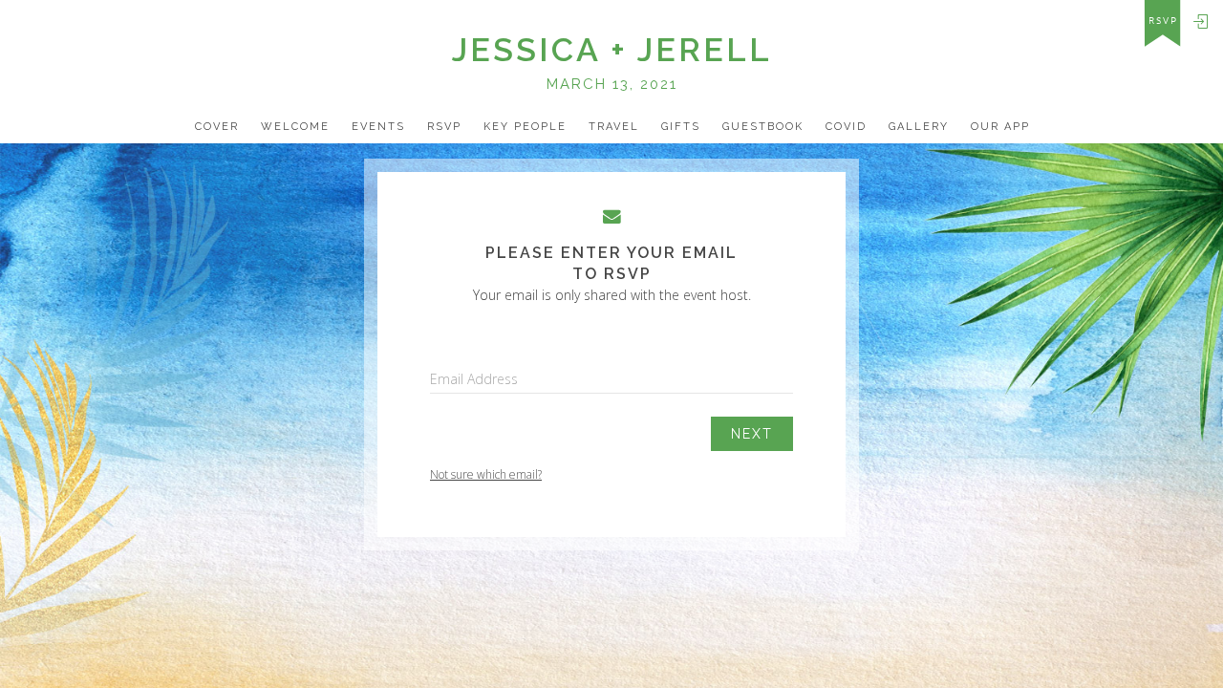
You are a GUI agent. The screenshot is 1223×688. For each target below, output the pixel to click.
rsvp (1163, 21)
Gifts (680, 126)
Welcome (295, 126)
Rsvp (444, 126)
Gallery (919, 126)
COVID (846, 126)
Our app (1000, 126)
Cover (217, 126)
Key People (525, 126)
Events (378, 126)
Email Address (474, 379)
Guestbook (763, 126)
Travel (614, 126)
